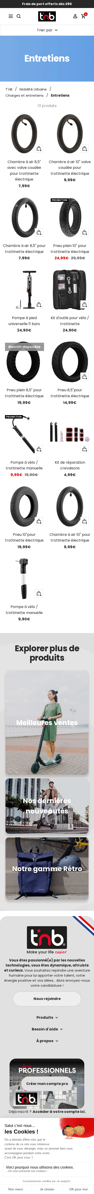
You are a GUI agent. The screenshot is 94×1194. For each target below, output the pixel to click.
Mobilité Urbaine (33, 89)
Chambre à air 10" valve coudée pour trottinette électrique (70, 167)
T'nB (8, 89)
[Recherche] (19, 16)
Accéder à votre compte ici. (59, 1111)
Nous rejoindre (47, 998)
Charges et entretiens (24, 95)
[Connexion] (75, 16)
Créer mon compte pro (47, 1083)
